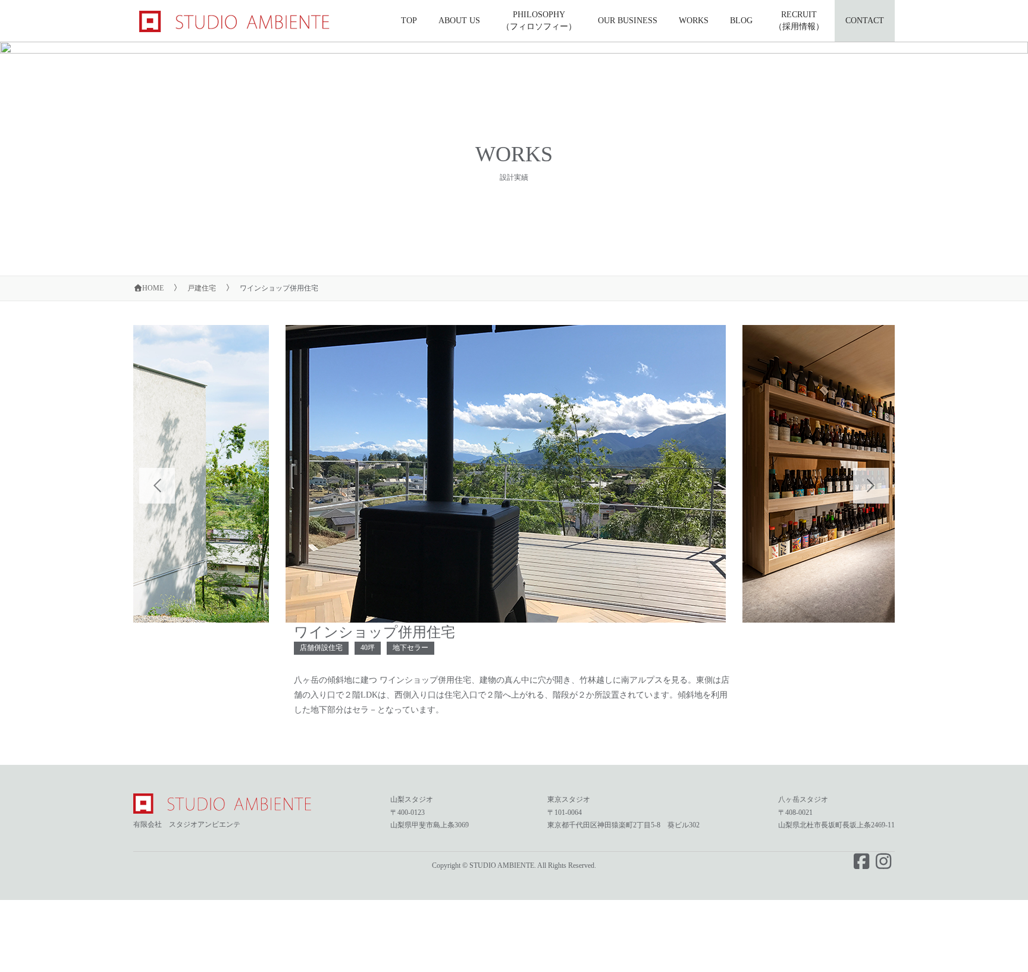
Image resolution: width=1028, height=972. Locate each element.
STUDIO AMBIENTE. (502, 865)
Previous (145, 474)
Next (859, 474)
